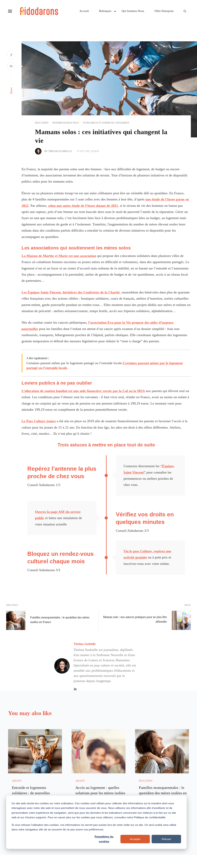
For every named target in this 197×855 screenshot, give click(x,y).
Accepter (135, 839)
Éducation (41, 122)
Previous (12, 605)
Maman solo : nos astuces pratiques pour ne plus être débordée (135, 619)
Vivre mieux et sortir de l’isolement (106, 122)
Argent (16, 780)
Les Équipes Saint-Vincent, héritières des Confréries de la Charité (71, 292)
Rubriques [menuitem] (105, 10)
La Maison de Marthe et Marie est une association (59, 256)
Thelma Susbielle (84, 644)
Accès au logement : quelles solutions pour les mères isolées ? (100, 792)
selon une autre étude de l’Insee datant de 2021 (83, 206)
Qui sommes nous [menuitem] (133, 10)
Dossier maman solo (65, 122)
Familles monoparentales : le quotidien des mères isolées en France (59, 620)
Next (187, 605)
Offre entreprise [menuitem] (164, 10)
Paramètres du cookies (104, 839)
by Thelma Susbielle (58, 151)
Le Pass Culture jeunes (39, 421)
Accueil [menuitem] (84, 10)
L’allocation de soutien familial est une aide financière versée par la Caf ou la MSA (83, 391)
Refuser (166, 839)
